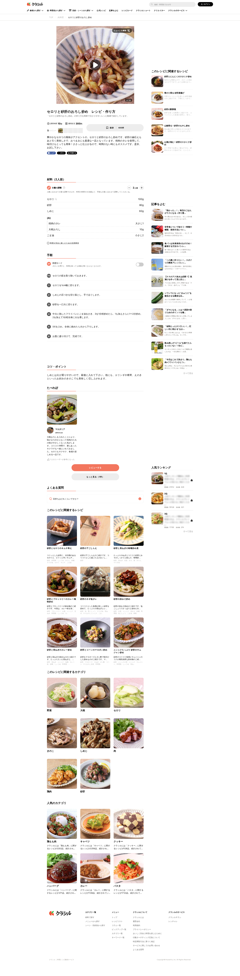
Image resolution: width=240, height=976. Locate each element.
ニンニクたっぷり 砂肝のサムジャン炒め (127, 651)
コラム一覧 (116, 925)
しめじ (50, 211)
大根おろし (54, 229)
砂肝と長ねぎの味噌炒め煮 (126, 548)
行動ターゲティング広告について (146, 937)
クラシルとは (138, 917)
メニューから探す (92, 921)
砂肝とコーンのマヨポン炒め (93, 650)
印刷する (73, 153)
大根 (82, 710)
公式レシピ (101, 10)
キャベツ (85, 841)
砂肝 (49, 205)
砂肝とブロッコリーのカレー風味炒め (61, 600)
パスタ (117, 885)
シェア (52, 153)
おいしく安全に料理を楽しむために (147, 933)
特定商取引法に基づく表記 (144, 941)
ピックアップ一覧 (119, 929)
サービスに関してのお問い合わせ (146, 945)
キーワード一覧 (118, 937)
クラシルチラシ (174, 917)
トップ (114, 917)
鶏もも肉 (52, 841)
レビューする (95, 468)
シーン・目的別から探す (95, 925)
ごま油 (50, 235)
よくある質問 (138, 949)
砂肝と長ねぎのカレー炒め (59, 650)
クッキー (118, 841)
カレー (83, 885)
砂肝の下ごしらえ (88, 548)
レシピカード (127, 10)
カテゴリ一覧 (117, 933)
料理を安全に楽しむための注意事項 (64, 243)
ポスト (62, 153)
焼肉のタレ (54, 223)
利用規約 (136, 925)
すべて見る (188, 373)
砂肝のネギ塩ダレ (88, 599)
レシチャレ (173, 921)
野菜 (49, 710)
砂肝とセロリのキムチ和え (59, 548)
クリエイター (159, 10)
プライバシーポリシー (142, 929)
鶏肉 (49, 791)
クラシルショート (143, 10)
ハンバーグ (53, 885)
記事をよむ (113, 10)
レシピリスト (117, 921)
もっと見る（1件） (95, 477)
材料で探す (89, 917)
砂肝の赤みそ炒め (122, 599)
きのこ (50, 751)
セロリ (50, 199)
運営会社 (136, 921)
